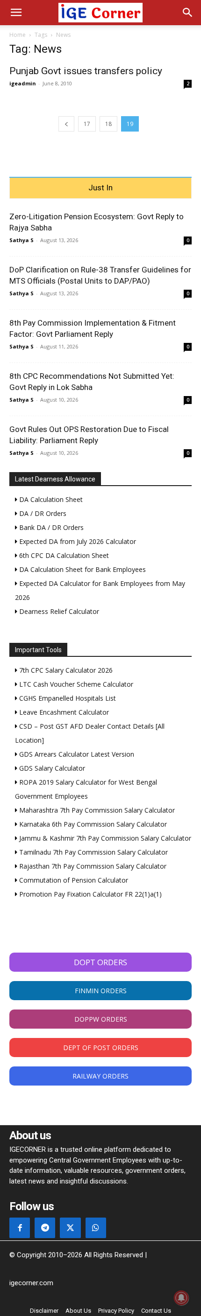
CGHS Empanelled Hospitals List (66, 698)
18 (108, 124)
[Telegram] (45, 1228)
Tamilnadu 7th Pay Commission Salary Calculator (92, 852)
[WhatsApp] (96, 1228)
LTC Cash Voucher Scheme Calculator (75, 684)
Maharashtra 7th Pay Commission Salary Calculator (96, 810)
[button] (16, 12)
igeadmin (22, 83)
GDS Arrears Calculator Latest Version (75, 754)
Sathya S (21, 240)
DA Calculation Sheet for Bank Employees (81, 569)
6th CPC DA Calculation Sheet (63, 555)
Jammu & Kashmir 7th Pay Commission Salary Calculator (104, 838)
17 (87, 124)
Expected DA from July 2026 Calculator (76, 541)
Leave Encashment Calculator (63, 712)
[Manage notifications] (181, 1297)
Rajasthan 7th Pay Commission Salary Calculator (91, 866)
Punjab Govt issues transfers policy (85, 71)
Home (17, 35)
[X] (70, 1228)
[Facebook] (19, 1228)
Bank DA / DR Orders (50, 527)
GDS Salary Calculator (51, 768)
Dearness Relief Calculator (58, 611)
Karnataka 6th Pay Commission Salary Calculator (92, 824)
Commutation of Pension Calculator (72, 880)
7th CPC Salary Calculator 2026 (65, 670)
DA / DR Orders (41, 513)
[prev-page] (66, 124)
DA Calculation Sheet (50, 499)
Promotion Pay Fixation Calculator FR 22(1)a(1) (89, 894)
